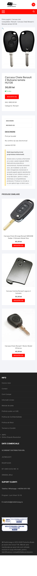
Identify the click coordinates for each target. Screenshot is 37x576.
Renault (13, 22)
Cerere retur (6, 383)
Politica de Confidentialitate (12, 417)
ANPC (4, 435)
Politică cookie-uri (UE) (10, 411)
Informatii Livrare (8, 400)
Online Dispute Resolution (11, 437)
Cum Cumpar (6, 394)
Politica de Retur (8, 422)
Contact (4, 389)
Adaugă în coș (12, 97)
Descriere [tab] (10, 121)
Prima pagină (6, 19)
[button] (3, 28)
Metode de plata (7, 406)
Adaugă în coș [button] (18, 245)
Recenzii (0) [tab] (10, 125)
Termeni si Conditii (9, 428)
